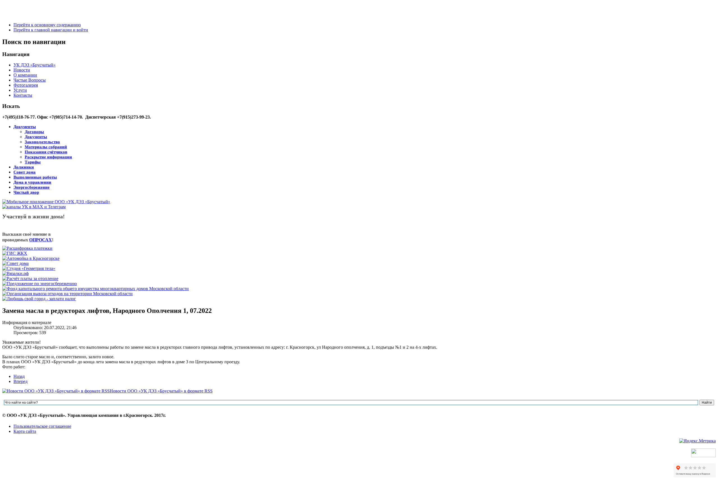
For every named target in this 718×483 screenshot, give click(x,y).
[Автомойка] (30, 258)
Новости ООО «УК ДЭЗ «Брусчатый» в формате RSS (161, 391)
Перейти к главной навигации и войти (50, 29)
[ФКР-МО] (95, 288)
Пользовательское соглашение (42, 426)
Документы (24, 126)
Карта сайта (24, 431)
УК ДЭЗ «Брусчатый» (34, 65)
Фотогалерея (25, 85)
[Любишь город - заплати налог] (39, 298)
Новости (21, 70)
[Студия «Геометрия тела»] (28, 268)
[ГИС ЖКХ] (14, 253)
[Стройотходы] (67, 293)
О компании (25, 75)
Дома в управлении (32, 182)
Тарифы (33, 162)
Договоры (34, 132)
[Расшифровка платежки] (27, 248)
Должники (23, 167)
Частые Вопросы (29, 80)
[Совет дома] (15, 263)
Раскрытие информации (48, 157)
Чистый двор (26, 192)
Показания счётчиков (46, 152)
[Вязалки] (15, 273)
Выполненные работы (35, 177)
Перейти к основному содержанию (47, 24)
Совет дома (24, 172)
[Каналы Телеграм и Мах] (34, 206)
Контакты (22, 95)
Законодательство (42, 142)
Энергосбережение (31, 187)
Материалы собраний (46, 147)
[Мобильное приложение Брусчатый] (56, 201)
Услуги (20, 90)
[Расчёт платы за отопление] (30, 278)
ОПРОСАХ (40, 239)
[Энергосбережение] (39, 283)
